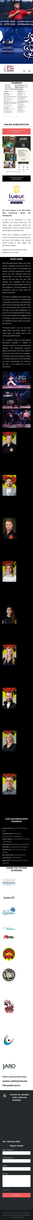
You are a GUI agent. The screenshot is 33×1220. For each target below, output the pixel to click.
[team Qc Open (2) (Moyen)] (9, 476)
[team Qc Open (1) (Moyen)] (9, 433)
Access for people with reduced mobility (19, 1097)
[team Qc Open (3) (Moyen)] (9, 732)
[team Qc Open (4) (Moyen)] (9, 562)
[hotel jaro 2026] (16, 137)
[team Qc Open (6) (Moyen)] (9, 689)
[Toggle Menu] (29, 71)
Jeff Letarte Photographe (17, 1217)
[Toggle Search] (24, 71)
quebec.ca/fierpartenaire (14, 1081)
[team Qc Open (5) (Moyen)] (9, 646)
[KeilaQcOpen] (9, 605)
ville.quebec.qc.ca (11, 1085)
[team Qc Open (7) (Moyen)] (9, 775)
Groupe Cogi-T (19, 1215)
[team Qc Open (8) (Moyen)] (9, 519)
